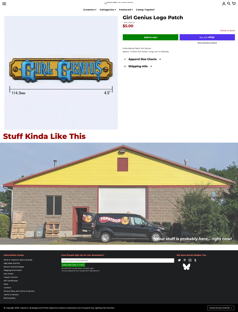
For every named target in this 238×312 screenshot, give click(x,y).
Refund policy (9, 298)
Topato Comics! (11, 277)
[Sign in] (224, 4)
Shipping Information (13, 270)
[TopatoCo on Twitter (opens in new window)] (179, 262)
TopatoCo (24, 308)
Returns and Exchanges (14, 267)
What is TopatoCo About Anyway (18, 260)
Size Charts (8, 273)
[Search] (229, 4)
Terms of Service (11, 294)
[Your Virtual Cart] (234, 4)
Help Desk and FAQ (12, 263)
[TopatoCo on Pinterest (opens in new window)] (185, 262)
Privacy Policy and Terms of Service (19, 291)
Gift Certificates (11, 280)
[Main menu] (4, 4)
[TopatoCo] (119, 3)
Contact (7, 287)
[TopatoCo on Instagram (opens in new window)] (190, 262)
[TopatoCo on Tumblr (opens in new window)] (195, 262)
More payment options (207, 43)
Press (6, 284)
